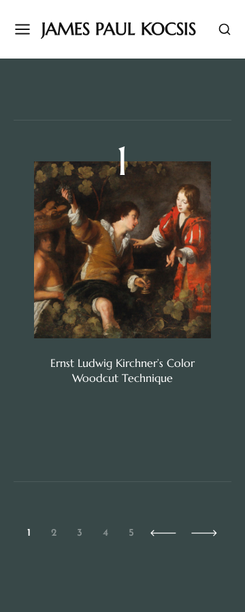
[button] (163, 533)
